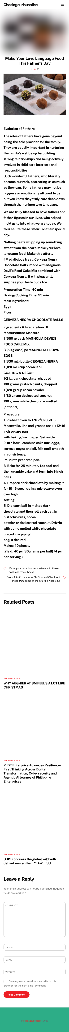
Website (10, 972)
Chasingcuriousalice (33, 1021)
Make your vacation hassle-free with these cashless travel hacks (34, 570)
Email (9, 960)
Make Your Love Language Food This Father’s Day (34, 61)
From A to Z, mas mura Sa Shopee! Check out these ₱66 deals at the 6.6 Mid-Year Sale (33, 579)
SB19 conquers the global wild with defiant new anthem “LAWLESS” (30, 861)
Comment (11, 905)
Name (9, 947)
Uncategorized (12, 679)
